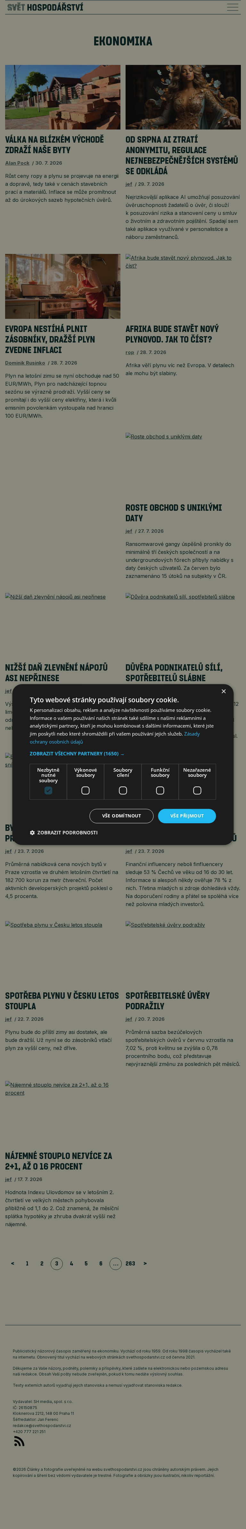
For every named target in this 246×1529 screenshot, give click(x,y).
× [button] (223, 691)
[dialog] (123, 764)
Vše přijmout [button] (187, 816)
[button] (123, 753)
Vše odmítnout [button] (121, 816)
